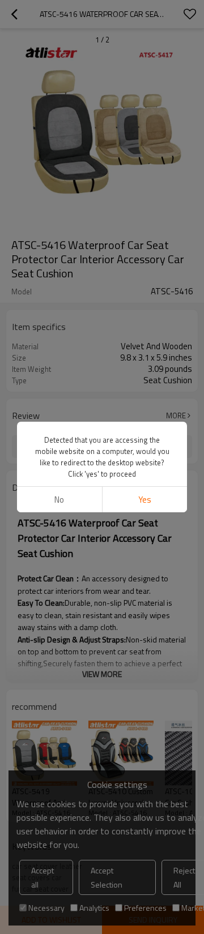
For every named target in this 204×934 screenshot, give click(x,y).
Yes (144, 499)
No (59, 499)
